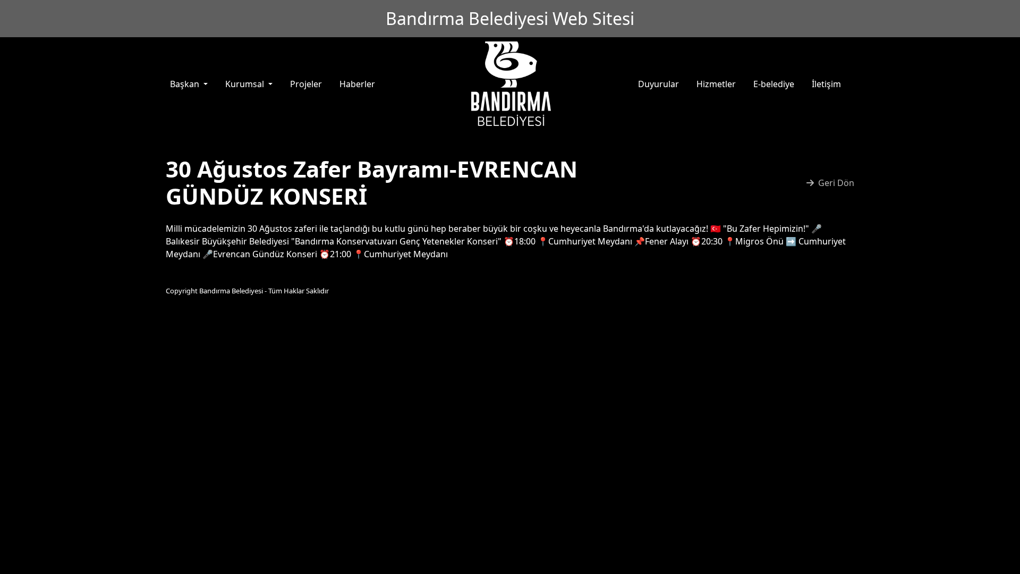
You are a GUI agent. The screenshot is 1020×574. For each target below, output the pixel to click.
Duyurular (658, 84)
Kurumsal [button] (245, 84)
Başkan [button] (185, 84)
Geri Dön (836, 183)
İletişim (826, 84)
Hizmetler (716, 84)
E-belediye (773, 84)
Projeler (306, 84)
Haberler (357, 84)
